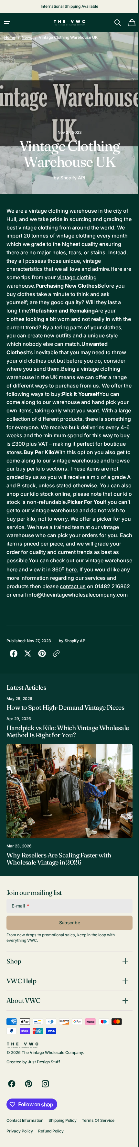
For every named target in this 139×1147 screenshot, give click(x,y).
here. (100, 586)
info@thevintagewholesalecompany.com (56, 619)
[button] (7, 23)
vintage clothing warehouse (40, 285)
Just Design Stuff (44, 1083)
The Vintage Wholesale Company (52, 1073)
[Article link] (67, 728)
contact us (105, 603)
